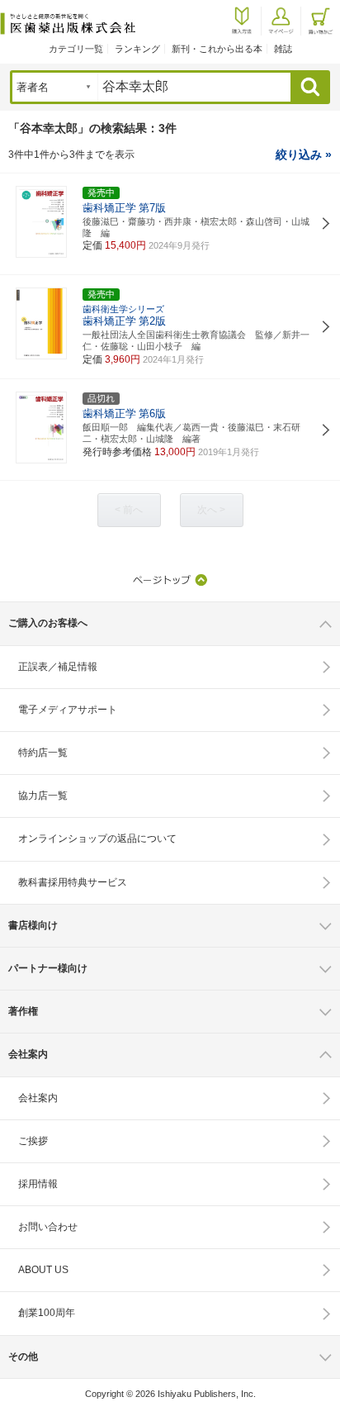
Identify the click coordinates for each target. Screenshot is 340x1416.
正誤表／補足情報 (57, 666)
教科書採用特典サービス (72, 882)
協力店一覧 (43, 795)
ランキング (137, 49)
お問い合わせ (48, 1227)
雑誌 (283, 49)
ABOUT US (43, 1270)
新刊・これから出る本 (217, 49)
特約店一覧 (43, 752)
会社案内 (38, 1098)
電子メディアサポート (67, 709)
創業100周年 (46, 1313)
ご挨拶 (33, 1141)
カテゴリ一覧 (76, 49)
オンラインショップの (97, 838)
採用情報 (38, 1184)
